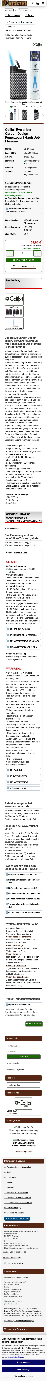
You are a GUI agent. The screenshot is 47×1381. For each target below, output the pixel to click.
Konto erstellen (13, 1063)
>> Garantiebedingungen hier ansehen (22, 198)
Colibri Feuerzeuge (14, 945)
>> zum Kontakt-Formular (13, 1258)
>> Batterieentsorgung (13, 1208)
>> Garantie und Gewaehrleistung (18, 1203)
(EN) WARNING (16, 770)
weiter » (29, 22)
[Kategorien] (43, 3)
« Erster (10, 22)
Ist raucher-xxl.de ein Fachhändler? (24, 912)
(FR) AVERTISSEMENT (19, 782)
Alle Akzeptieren (23, 1362)
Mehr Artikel (12, 1114)
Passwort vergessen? (16, 1069)
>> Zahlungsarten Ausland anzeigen (19, 1321)
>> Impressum (10, 1177)
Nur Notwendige (23, 1370)
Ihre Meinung (34, 1023)
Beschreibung (13, 280)
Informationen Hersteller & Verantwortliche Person (19, 210)
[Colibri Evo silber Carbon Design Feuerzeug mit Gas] (23, 75)
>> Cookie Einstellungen (14, 1213)
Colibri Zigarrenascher (16, 965)
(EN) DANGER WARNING (20, 629)
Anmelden (23, 1056)
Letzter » (11, 26)
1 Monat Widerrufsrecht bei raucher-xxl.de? (23, 905)
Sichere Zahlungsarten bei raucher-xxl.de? (23, 881)
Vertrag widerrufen (17, 1218)
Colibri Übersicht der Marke (18, 937)
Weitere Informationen (24, 1376)
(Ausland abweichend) (30, 164)
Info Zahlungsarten (23, 1151)
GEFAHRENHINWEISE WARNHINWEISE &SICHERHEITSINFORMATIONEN (24, 518)
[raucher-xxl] (14, 3)
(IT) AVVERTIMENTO (18, 776)
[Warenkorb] (37, 3)
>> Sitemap (9, 1187)
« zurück (20, 22)
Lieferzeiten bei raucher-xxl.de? (22, 888)
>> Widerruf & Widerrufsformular (17, 1198)
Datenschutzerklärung (16, 1357)
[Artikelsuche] (32, 3)
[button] (4, 116)
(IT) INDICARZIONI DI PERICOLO (23, 635)
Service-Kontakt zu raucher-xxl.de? (24, 899)
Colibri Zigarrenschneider (17, 977)
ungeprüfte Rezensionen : (19, 1004)
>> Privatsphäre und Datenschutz (18, 1167)
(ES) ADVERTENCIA (18, 788)
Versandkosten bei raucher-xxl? (22, 874)
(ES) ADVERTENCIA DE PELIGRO (23, 647)
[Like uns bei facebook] (14, 1263)
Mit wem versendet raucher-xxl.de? (24, 893)
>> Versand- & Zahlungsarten (16, 1192)
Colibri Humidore (13, 954)
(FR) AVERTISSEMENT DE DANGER (24, 641)
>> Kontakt (8, 1182)
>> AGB (7, 1172)
